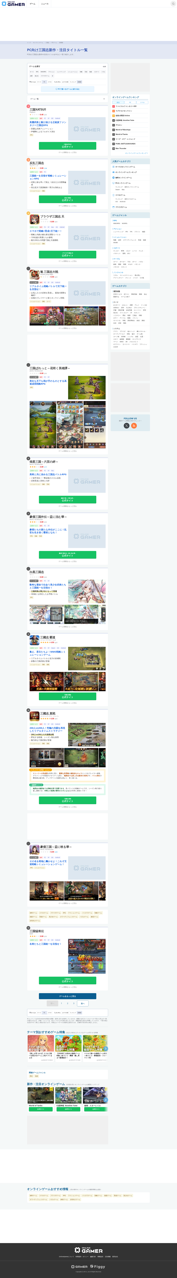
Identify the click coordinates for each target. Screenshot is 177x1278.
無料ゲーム (33, 913)
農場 (143, 320)
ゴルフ (128, 251)
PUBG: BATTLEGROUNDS (125, 144)
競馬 (124, 253)
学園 (140, 315)
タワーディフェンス (129, 240)
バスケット (117, 253)
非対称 (123, 337)
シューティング (61, 72)
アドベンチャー (118, 278)
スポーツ (96, 72)
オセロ (130, 264)
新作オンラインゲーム (132, 187)
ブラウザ (122, 331)
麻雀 (114, 264)
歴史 (31, 1076)
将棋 (124, 264)
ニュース (45, 3)
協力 (133, 334)
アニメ (137, 305)
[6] (87, 481)
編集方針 (93, 1257)
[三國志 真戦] (34, 712)
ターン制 (116, 337)
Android (57, 118)
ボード (134, 262)
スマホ (50, 82)
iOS (52, 118)
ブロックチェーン (139, 308)
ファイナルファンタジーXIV (126, 106)
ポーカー (122, 262)
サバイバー (126, 344)
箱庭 (90, 72)
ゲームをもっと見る (67, 996)
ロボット (137, 313)
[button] (105, 1048)
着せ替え (137, 275)
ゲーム (32, 3)
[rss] (134, 426)
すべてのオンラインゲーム (125, 167)
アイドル (122, 318)
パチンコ (137, 264)
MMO (122, 342)
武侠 (119, 323)
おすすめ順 (65, 82)
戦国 (36, 1076)
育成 (86, 72)
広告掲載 (108, 1257)
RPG (37, 72)
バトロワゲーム (87, 913)
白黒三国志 (37, 572)
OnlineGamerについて (66, 1257)
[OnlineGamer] (89, 1252)
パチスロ (116, 267)
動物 (129, 318)
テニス (141, 251)
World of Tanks (122, 134)
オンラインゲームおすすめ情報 (47, 1189)
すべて (32, 72)
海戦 (124, 323)
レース (134, 251)
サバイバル (117, 320)
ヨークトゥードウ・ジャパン (49, 716)
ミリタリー (117, 315)
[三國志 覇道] (34, 636)
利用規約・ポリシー (82, 1257)
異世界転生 (131, 320)
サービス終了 (34, 282)
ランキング (73, 82)
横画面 (128, 339)
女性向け (116, 308)
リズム (115, 275)
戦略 (81, 72)
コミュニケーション (126, 275)
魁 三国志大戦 (49, 272)
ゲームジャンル (119, 215)
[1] (87, 129)
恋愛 (31, 76)
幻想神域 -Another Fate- (125, 120)
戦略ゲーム (98, 913)
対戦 (128, 334)
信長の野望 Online (123, 115)
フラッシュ (143, 344)
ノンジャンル (118, 272)
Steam (53, 648)
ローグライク (136, 339)
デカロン (119, 125)
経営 (119, 240)
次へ (83, 1003)
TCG (129, 262)
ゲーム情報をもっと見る (68, 152)
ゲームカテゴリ (119, 286)
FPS (126, 232)
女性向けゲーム (35, 921)
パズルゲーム (84, 917)
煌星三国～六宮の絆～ (44, 461)
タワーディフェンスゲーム (68, 917)
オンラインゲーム (38, 42)
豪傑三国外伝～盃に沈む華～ (48, 517)
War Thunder (121, 148)
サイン (32, 575)
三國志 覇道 (47, 637)
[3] (87, 237)
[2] (87, 182)
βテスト (126, 294)
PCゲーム (54, 42)
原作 (122, 308)
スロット (124, 267)
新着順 (79, 82)
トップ (29, 42)
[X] (126, 426)
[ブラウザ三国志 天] (34, 215)
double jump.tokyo (46, 274)
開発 (140, 294)
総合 (118, 102)
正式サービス (34, 118)
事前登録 (134, 294)
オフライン (117, 344)
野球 (122, 251)
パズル (103, 72)
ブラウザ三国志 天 (52, 216)
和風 (124, 320)
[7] (87, 536)
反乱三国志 (37, 163)
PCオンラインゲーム (123, 183)
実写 (144, 310)
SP (48, 118)
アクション (51, 72)
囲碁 (119, 264)
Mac (52, 227)
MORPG (124, 223)
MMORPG (43, 72)
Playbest (32, 112)
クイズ (135, 278)
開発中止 (116, 297)
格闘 (143, 232)
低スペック (131, 331)
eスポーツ (116, 305)
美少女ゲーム (53, 917)
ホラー (115, 318)
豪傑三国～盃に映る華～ (56, 847)
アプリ (115, 331)
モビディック (34, 166)
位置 (141, 337)
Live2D (115, 347)
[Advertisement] (88, 24)
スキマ (115, 339)
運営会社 (115, 1257)
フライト (137, 232)
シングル (130, 337)
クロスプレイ (133, 342)
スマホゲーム (43, 913)
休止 (145, 294)
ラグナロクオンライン (124, 111)
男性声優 (121, 310)
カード (48, 301)
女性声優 (129, 310)
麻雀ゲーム (94, 917)
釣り (129, 253)
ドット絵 (144, 305)
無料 (41, 118)
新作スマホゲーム (130, 199)
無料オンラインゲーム (123, 177)
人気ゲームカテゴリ (121, 161)
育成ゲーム (43, 917)
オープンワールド (119, 334)
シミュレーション (73, 72)
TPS (131, 232)
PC (44, 82)
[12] (87, 956)
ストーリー (137, 310)
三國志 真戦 (47, 713)
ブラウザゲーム (45, 76)
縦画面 (122, 339)
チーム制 (139, 334)
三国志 (47, 42)
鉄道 (138, 320)
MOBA (115, 242)
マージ (115, 342)
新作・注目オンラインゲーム (46, 1084)
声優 (114, 310)
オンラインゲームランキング (125, 97)
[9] (87, 658)
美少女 (37, 76)
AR (126, 342)
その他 (142, 278)
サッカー (116, 251)
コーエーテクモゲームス (48, 640)
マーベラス (43, 219)
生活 (114, 323)
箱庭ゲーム (33, 917)
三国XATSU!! (38, 109)
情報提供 (100, 1257)
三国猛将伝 (37, 931)
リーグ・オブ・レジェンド (125, 139)
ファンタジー (124, 313)
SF (131, 313)
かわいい (125, 305)
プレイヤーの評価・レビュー (41, 770)
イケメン (135, 318)
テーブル (116, 259)
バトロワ (135, 344)
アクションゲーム (74, 913)
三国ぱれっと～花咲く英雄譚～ (50, 368)
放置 (136, 337)
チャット (128, 278)
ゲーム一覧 (34, 99)
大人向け (129, 308)
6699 (31, 934)
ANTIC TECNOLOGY (36, 371)
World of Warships (123, 130)
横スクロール (141, 331)
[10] (87, 734)
